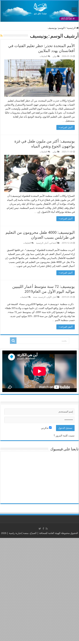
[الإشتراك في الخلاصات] (1, 35)
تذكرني (45, 428)
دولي (55, 56)
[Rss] (46, 528)
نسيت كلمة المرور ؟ (64, 435)
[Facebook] (43, 528)
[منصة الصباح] (39, 11)
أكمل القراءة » (65, 127)
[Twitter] (39, 528)
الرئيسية (71, 27)
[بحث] (13, 340)
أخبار (46, 243)
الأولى (49, 297)
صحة (35, 297)
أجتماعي (53, 243)
